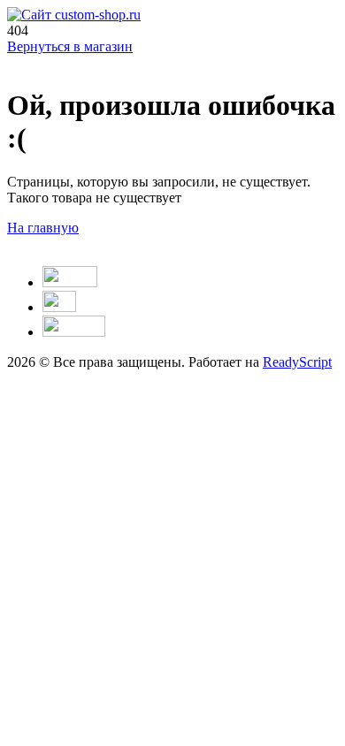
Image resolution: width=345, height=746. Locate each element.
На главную (43, 227)
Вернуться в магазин (70, 46)
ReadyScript (297, 361)
